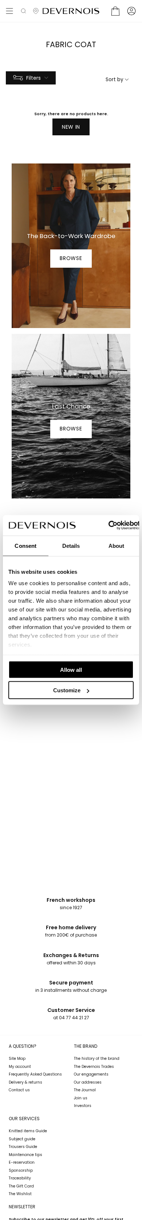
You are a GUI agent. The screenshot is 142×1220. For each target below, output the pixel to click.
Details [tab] (71, 545)
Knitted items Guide (28, 1131)
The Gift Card (21, 1186)
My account (20, 1066)
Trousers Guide (23, 1146)
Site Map (17, 1058)
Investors (82, 1105)
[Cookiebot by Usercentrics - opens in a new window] (108, 525)
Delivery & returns (25, 1082)
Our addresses (88, 1082)
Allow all (71, 669)
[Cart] (115, 11)
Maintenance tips (25, 1154)
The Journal (85, 1090)
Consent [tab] (25, 545)
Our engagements (91, 1074)
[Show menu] (9, 11)
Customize (66, 690)
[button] (23, 11)
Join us (80, 1098)
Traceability (20, 1178)
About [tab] (117, 545)
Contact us (19, 1090)
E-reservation (22, 1162)
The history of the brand (96, 1058)
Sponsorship (21, 1170)
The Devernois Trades (94, 1066)
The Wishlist (20, 1194)
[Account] (131, 11)
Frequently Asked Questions (35, 1074)
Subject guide (22, 1139)
